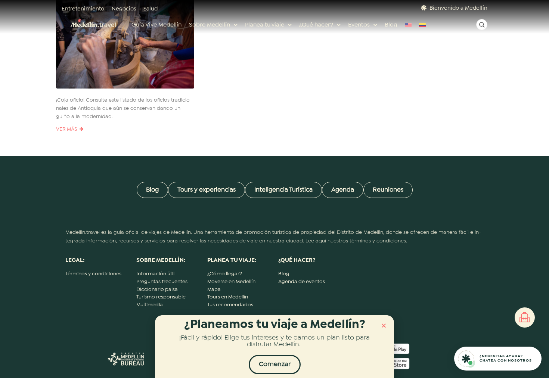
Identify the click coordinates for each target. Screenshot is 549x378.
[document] (274, 189)
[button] (384, 325)
